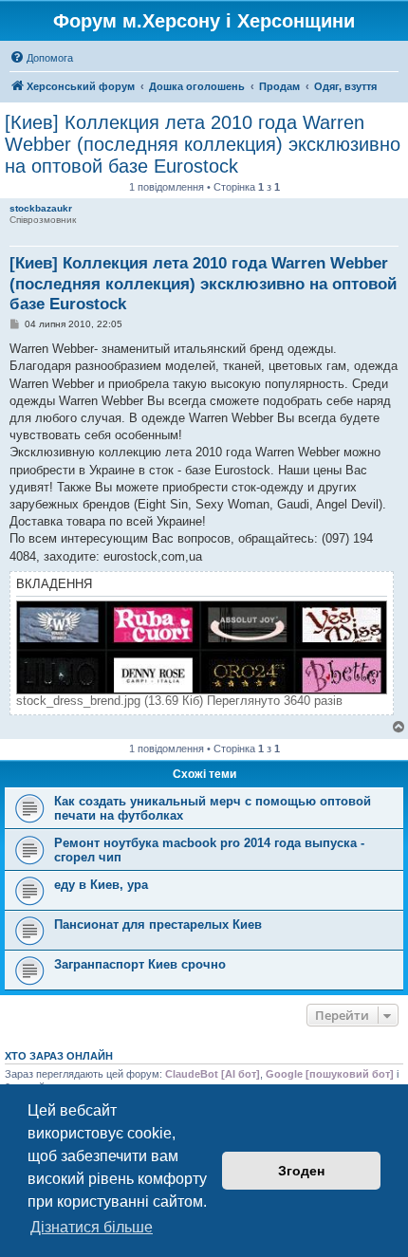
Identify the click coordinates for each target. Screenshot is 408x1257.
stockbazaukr (40, 208)
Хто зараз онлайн (59, 1056)
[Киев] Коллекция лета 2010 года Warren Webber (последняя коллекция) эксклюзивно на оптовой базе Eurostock (202, 144)
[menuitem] (41, 57)
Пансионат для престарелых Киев (158, 924)
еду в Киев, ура (101, 885)
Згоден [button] (301, 1170)
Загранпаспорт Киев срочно (142, 964)
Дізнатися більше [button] (91, 1227)
